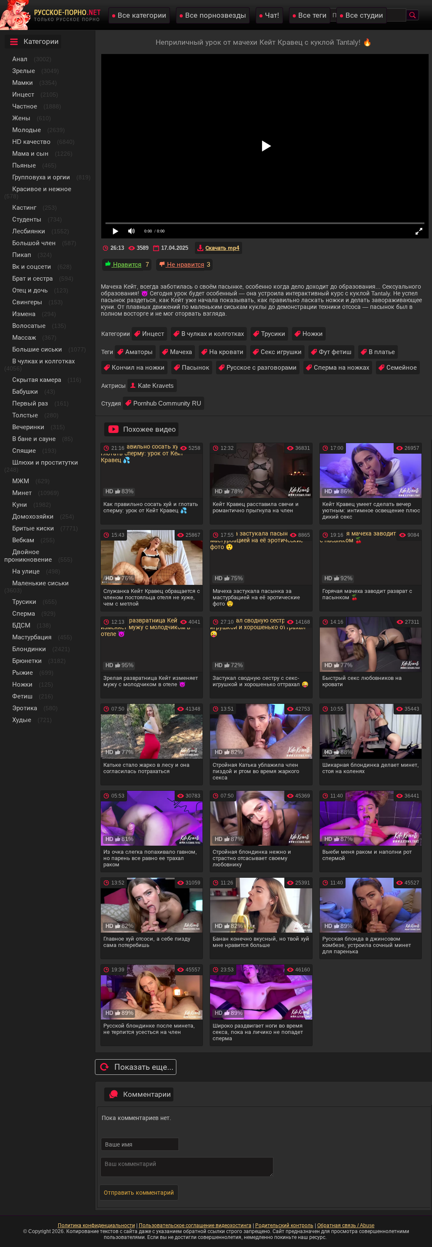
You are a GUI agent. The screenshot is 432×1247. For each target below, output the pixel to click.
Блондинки (29, 648)
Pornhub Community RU (167, 403)
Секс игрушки (281, 351)
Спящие (24, 450)
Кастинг (24, 207)
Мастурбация (31, 637)
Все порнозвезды (215, 15)
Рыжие (22, 672)
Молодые (26, 129)
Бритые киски (33, 528)
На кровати (226, 351)
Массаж (24, 337)
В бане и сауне (34, 438)
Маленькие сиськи (40, 583)
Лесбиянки (28, 231)
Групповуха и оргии (41, 177)
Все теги (312, 15)
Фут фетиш (335, 351)
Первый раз (30, 403)
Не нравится (184, 264)
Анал (19, 58)
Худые (21, 719)
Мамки (22, 82)
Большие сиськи (37, 349)
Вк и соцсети (31, 266)
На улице (26, 571)
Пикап (21, 254)
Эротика (24, 707)
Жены (21, 118)
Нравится (126, 264)
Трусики (24, 601)
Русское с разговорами (262, 367)
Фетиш (22, 696)
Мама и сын (30, 153)
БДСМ (21, 625)
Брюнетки (27, 660)
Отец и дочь (30, 290)
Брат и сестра (32, 278)
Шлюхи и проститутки (45, 462)
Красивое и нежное (41, 188)
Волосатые (29, 325)
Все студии (364, 15)
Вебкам (23, 540)
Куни (19, 504)
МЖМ (20, 480)
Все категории (142, 15)
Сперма (23, 613)
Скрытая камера (36, 379)
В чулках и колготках (43, 361)
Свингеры (27, 302)
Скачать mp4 (222, 248)
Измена (23, 313)
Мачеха (181, 351)
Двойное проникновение (28, 555)
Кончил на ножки (138, 367)
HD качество (31, 141)
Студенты (26, 219)
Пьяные (24, 165)
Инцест (153, 333)
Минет (22, 492)
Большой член (34, 242)
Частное (24, 106)
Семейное (401, 367)
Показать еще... (143, 1067)
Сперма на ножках (341, 367)
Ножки (22, 684)
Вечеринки (28, 426)
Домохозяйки (33, 516)
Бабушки (25, 391)
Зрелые (23, 70)
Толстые (25, 415)
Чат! (272, 15)
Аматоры (139, 351)
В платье (382, 351)
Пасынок (195, 367)
